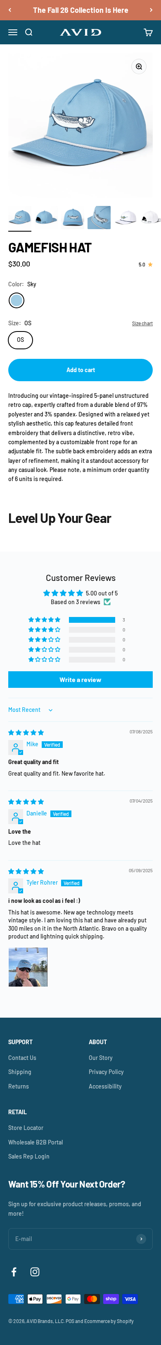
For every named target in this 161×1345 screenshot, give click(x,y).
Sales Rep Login (29, 1156)
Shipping (19, 1071)
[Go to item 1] (19, 219)
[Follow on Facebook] (13, 1271)
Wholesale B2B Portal (35, 1142)
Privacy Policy (106, 1071)
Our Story (101, 1057)
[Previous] (9, 10)
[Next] (151, 10)
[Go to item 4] (99, 219)
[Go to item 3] (72, 219)
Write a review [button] (80, 679)
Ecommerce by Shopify (109, 1321)
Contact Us (22, 1057)
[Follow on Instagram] (34, 1271)
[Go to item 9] (125, 219)
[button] (45, 620)
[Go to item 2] (46, 219)
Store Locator (25, 1127)
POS (70, 1321)
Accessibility (105, 1086)
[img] (26, 732)
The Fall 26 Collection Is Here (80, 10)
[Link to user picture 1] (28, 967)
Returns (18, 1086)
